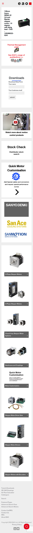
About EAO (5, 517)
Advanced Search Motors (9, 507)
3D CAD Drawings (7, 490)
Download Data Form (16, 86)
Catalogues (5, 495)
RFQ (2, 515)
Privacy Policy (17, 524)
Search (3, 498)
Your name (12, 84)
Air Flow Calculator (7, 492)
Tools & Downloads (7, 488)
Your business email (15, 90)
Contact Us (5, 513)
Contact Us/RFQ (6, 510)
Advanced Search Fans (9, 504)
